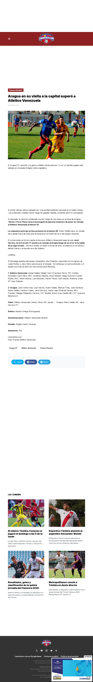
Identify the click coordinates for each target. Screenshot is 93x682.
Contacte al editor (51, 656)
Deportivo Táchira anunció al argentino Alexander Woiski (65, 532)
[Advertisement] (46, 16)
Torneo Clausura (46, 348)
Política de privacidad (69, 656)
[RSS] (56, 650)
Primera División (15, 90)
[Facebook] (41, 650)
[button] (9, 38)
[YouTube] (51, 650)
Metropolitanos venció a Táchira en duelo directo (63, 584)
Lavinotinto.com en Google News (28, 656)
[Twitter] (37, 650)
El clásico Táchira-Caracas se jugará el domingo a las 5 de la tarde (25, 534)
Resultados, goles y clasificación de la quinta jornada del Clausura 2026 (23, 585)
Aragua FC (13, 348)
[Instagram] (46, 650)
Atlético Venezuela (29, 348)
